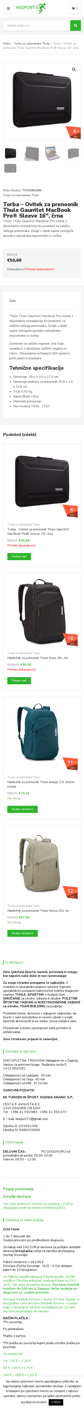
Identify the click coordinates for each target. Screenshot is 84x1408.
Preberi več (19, 556)
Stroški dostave (17, 1196)
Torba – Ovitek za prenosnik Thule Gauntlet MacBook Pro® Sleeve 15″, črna (38, 531)
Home (7, 44)
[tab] (42, 300)
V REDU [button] (56, 1402)
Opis (12, 300)
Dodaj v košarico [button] (22, 809)
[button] (74, 69)
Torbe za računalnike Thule (32, 44)
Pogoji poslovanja (18, 1189)
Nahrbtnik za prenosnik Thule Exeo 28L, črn (37, 658)
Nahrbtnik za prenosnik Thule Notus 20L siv (38, 910)
